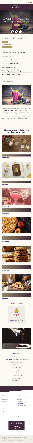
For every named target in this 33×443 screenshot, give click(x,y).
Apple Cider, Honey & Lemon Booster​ (15, 155)
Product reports (5, 399)
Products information (6, 397)
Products (16, 353)
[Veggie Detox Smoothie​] (16, 178)
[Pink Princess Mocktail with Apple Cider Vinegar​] (16, 204)
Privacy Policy (12, 440)
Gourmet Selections (16, 375)
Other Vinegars (16, 370)
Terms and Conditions (21, 440)
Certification (19, 399)
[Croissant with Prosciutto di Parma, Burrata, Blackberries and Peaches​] (16, 290)
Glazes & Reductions (16, 367)
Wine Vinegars (17, 373)
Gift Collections (16, 381)
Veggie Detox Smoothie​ (10, 182)
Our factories (19, 401)
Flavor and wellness (12, 37)
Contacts (4, 395)
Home (4, 37)
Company (18, 395)
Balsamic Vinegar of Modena (16, 357)
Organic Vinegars (16, 378)
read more (5, 157)
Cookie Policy (4, 440)
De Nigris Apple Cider (8, 110)
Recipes (20, 37)
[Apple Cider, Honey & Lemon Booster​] (16, 151)
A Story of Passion (20, 403)
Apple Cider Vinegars (16, 365)
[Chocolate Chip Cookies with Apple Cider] (16, 261)
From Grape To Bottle (21, 397)
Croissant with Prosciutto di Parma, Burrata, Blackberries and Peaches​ (14, 295)
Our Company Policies (21, 405)
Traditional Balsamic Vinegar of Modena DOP (16, 359)
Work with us (4, 401)
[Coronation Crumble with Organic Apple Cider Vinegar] (16, 233)
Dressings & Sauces (16, 362)
